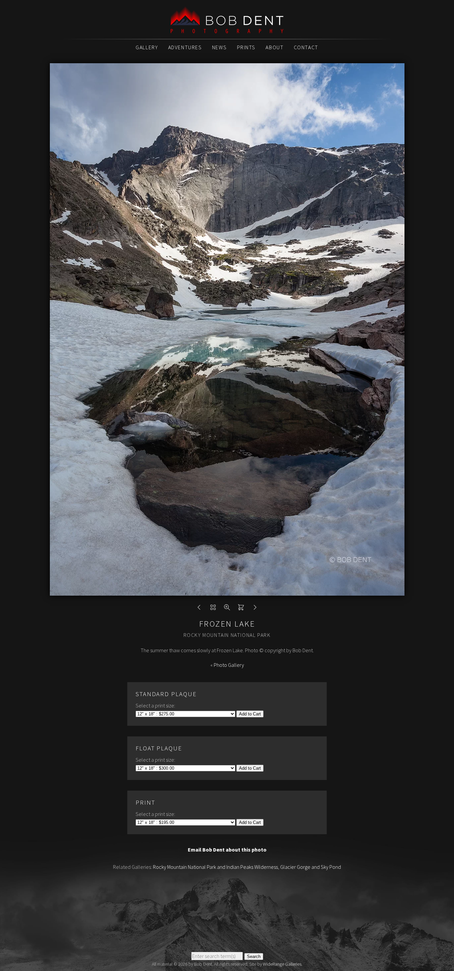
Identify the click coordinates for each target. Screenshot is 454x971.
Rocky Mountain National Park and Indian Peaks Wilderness (215, 867)
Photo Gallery (229, 665)
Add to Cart (250, 713)
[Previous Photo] (199, 609)
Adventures (185, 47)
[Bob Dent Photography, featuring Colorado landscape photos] (227, 29)
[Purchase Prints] (241, 609)
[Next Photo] (255, 609)
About (275, 47)
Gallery (147, 47)
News (219, 47)
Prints (246, 47)
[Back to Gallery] (213, 609)
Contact (306, 47)
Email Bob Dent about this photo (227, 849)
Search (254, 956)
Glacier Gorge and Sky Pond (310, 867)
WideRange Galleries (282, 964)
